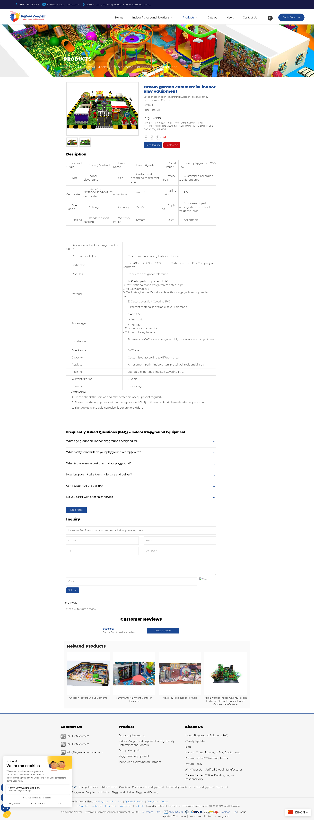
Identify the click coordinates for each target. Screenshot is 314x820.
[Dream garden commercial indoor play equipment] (102, 109)
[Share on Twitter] (147, 136)
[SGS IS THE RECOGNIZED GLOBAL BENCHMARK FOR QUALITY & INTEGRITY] (208, 812)
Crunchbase (195, 816)
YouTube (83, 806)
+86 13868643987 (29, 4)
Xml (159, 812)
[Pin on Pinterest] (164, 136)
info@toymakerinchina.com (63, 4)
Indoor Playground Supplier (79, 792)
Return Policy (193, 763)
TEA (234, 812)
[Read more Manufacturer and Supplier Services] (196, 812)
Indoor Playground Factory (142, 792)
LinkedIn (139, 806)
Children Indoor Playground (148, 787)
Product (126, 727)
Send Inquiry (153, 145)
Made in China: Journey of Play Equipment (212, 752)
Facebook (110, 806)
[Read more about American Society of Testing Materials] (187, 812)
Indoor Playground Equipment (210, 787)
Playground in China (110, 801)
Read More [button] (76, 509)
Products (189, 17)
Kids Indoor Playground (111, 792)
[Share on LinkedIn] (159, 136)
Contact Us (250, 17)
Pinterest (96, 806)
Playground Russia (157, 801)
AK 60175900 (175, 812)
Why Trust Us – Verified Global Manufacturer (213, 769)
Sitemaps (147, 812)
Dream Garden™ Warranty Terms (206, 758)
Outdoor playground (132, 735)
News (230, 17)
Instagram (125, 806)
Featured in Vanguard (216, 816)
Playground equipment (134, 756)
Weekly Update (195, 741)
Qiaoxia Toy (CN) (134, 801)
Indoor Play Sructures (178, 787)
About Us (194, 727)
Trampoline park (129, 750)
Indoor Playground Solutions (151, 17)
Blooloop (225, 812)
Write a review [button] (163, 630)
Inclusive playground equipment (140, 761)
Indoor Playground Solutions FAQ (206, 735)
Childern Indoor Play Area (115, 787)
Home (119, 17)
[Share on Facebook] (153, 136)
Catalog (213, 17)
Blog (188, 746)
